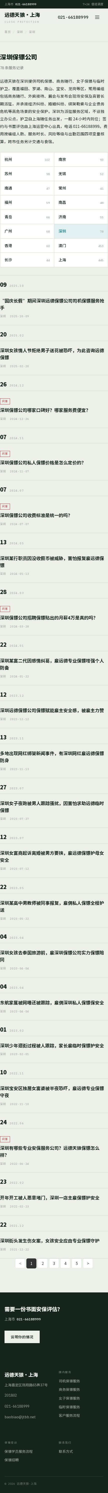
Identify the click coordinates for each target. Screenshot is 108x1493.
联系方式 (66, 1451)
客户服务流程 (69, 1415)
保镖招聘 (12, 1459)
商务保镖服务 (69, 1389)
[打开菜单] (97, 17)
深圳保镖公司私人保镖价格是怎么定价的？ (43, 462)
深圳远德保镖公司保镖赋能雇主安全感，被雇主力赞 (52, 710)
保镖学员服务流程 (19, 1451)
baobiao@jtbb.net (20, 1416)
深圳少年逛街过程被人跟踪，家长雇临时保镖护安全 (52, 1045)
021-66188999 (73, 17)
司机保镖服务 (69, 1380)
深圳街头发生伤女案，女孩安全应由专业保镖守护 (49, 1240)
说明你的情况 (22, 1336)
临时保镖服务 (69, 1406)
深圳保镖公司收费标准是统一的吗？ (36, 515)
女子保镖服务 (69, 1398)
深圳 (20, 32)
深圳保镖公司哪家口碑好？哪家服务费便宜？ (45, 410)
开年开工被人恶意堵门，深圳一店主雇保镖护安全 (49, 1197)
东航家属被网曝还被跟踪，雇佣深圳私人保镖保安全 (52, 1002)
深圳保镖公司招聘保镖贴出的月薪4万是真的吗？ (49, 617)
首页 (8, 32)
